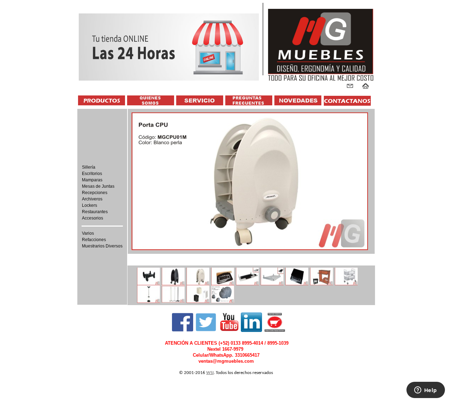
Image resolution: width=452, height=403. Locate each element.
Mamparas (92, 179)
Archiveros (92, 199)
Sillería (88, 167)
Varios (88, 233)
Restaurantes (95, 211)
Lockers (89, 205)
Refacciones (94, 239)
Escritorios (92, 173)
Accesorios (92, 218)
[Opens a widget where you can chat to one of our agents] (425, 390)
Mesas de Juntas (98, 186)
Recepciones (94, 192)
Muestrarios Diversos (102, 246)
